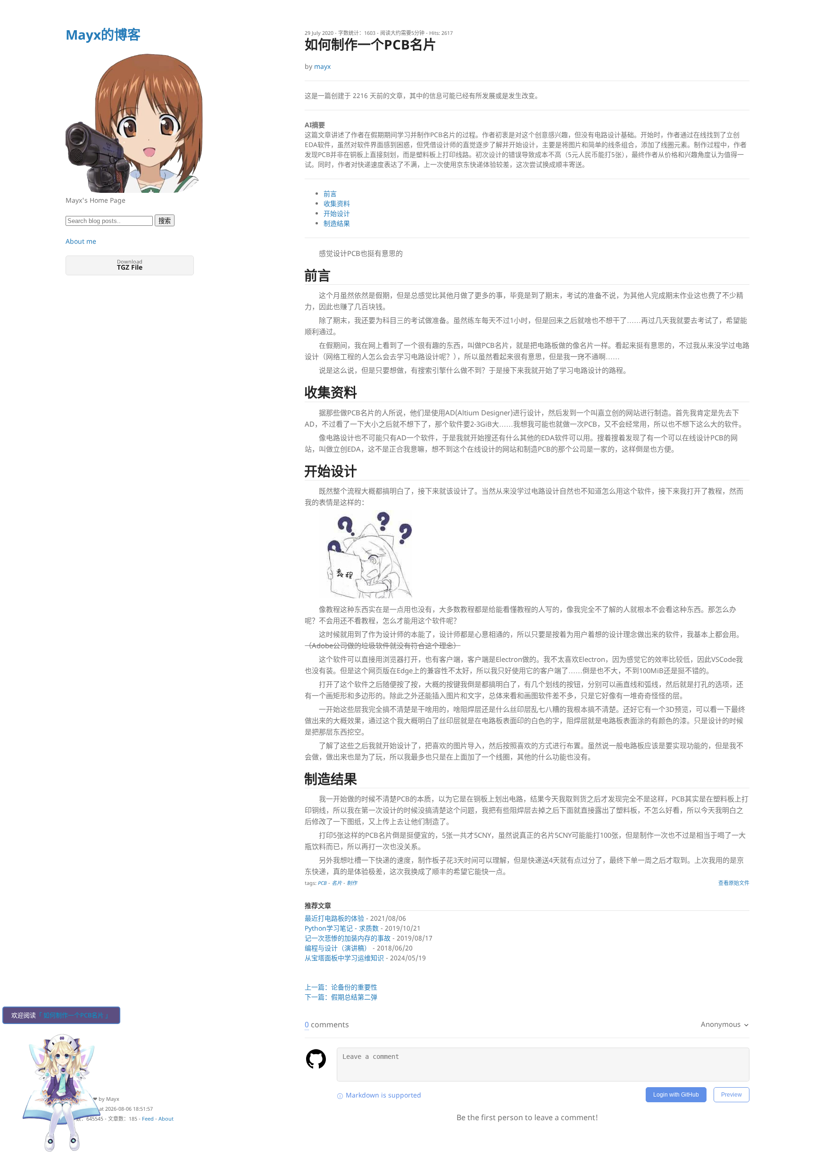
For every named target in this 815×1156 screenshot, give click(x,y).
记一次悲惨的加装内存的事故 (348, 937)
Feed (148, 1118)
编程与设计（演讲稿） (338, 947)
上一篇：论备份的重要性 (341, 987)
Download (129, 265)
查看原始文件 (733, 882)
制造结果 (337, 223)
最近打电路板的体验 (334, 918)
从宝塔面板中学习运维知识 (344, 957)
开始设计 (337, 213)
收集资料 (337, 203)
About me (81, 241)
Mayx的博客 (103, 34)
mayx (322, 66)
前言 (330, 193)
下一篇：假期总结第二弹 (341, 996)
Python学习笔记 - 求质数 (342, 928)
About (166, 1118)
